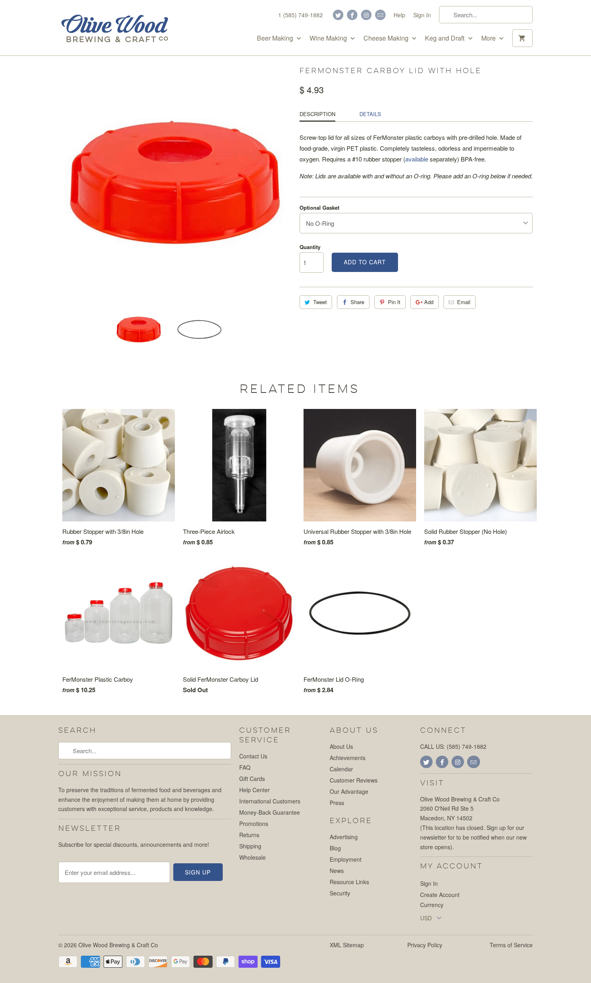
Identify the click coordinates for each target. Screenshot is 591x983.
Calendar (341, 769)
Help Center (254, 790)
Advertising (344, 837)
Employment (345, 859)
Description (317, 114)
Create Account (440, 895)
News (337, 871)
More (489, 38)
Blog (335, 848)
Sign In (422, 15)
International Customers (269, 801)
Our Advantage (349, 791)
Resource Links (349, 882)
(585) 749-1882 (466, 746)
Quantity (310, 247)
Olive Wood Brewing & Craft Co (118, 945)
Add (428, 302)
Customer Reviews (354, 780)
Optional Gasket (319, 207)
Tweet (320, 302)
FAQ (244, 767)
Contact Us (253, 756)
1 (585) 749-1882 (300, 15)
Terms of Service (511, 945)
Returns (249, 835)
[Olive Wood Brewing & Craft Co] (114, 27)
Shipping (250, 846)
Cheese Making (386, 38)
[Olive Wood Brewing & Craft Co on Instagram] (366, 15)
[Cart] (522, 38)
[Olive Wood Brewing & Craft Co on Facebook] (352, 15)
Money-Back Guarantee (269, 812)
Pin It (394, 302)
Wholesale (252, 857)
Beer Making (276, 38)
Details (370, 114)
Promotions (253, 824)
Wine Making (329, 38)
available (416, 159)
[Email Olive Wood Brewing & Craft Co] (380, 15)
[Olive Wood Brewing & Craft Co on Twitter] (338, 15)
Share (357, 302)
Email (463, 302)
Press (337, 803)
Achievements (347, 758)
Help (399, 15)
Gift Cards (252, 779)
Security (340, 893)
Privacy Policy (424, 945)
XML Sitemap (347, 945)
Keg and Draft (445, 38)
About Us (341, 746)
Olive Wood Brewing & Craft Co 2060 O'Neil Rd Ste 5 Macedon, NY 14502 (460, 808)
